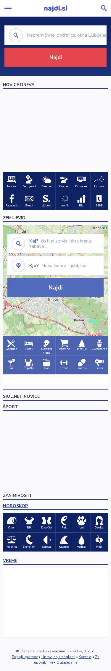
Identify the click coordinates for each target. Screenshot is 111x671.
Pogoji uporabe (25, 656)
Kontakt (85, 656)
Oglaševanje (67, 662)
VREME (10, 560)
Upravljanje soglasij (58, 656)
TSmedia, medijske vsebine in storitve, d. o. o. (57, 651)
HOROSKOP (15, 506)
